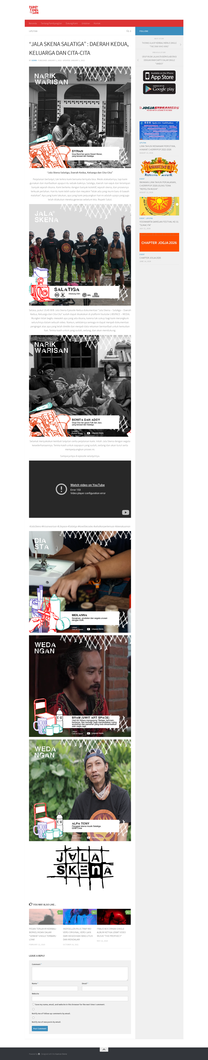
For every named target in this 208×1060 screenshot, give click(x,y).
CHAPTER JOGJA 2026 (150, 257)
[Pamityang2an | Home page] (34, 10)
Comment (37, 964)
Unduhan (86, 23)
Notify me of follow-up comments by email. (51, 1013)
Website (35, 993)
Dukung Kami (72, 23)
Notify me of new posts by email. (46, 1022)
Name (35, 983)
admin (34, 60)
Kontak (97, 23)
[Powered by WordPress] (39, 1054)
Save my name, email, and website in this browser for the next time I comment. (70, 1004)
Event (142, 179)
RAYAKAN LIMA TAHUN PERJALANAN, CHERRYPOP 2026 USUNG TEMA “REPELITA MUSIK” (158, 185)
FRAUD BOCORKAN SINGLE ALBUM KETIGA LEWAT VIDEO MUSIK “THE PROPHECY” (111, 932)
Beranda (33, 23)
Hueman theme (61, 1054)
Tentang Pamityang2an (51, 23)
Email (85, 983)
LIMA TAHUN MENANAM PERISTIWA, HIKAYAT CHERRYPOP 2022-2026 (158, 148)
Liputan (33, 31)
